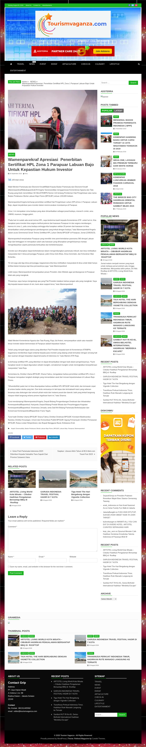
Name (11, 557)
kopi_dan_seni (109, 531)
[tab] (107, 111)
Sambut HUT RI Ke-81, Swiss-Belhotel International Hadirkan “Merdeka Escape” (124, 345)
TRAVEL (20, 64)
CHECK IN (105, 244)
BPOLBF (56, 428)
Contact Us (36, 5)
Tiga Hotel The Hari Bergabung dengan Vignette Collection (80, 494)
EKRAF (54, 64)
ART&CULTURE (69, 64)
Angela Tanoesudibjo (17, 428)
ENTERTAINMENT (18, 71)
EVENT (43, 64)
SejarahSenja (108, 496)
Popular (107, 111)
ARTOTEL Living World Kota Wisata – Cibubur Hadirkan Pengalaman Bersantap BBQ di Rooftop (21, 497)
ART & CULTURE (119, 174)
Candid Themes (98, 739)
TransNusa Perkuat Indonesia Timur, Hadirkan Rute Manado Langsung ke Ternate (124, 322)
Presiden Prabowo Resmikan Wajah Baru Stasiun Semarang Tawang (120, 498)
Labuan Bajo (64, 428)
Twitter (132, 5)
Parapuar (71, 428)
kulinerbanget (108, 522)
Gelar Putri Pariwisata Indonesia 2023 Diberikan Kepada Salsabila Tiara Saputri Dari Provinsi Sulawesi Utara (29, 454)
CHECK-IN (85, 64)
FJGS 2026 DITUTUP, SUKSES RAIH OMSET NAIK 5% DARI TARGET (119, 515)
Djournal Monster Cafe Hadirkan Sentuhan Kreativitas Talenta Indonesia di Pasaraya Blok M (119, 534)
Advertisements (47, 5)
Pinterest (41, 437)
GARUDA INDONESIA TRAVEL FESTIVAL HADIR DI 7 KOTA (50, 494)
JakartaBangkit (109, 512)
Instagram (136, 5)
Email (42, 557)
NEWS (32, 63)
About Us (28, 5)
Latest (118, 111)
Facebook (129, 5)
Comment (12, 527)
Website (73, 557)
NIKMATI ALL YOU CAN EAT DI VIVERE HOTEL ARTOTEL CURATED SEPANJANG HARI (120, 524)
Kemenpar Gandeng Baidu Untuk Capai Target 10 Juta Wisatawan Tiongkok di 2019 (125, 143)
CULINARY (100, 64)
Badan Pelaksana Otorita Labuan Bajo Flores (39, 428)
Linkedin (54, 437)
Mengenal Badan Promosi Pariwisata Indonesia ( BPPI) (124, 123)
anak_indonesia (109, 505)
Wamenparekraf (80, 428)
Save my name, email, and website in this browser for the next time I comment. (41, 567)
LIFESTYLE (115, 64)
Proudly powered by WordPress (54, 739)
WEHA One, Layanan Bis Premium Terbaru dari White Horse (125, 163)
